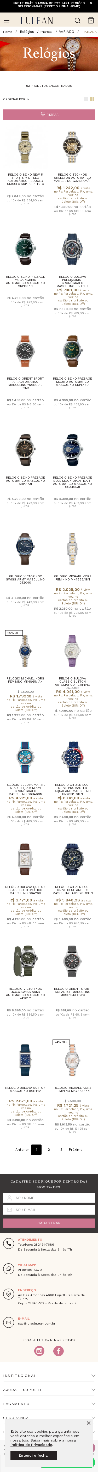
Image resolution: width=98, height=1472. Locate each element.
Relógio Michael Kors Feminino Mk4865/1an (25, 680)
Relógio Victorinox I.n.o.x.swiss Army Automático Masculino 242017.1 (25, 993)
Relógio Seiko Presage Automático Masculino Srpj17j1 (25, 481)
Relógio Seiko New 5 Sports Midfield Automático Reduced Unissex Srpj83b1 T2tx (25, 179)
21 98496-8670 (30, 1270)
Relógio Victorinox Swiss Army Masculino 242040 (25, 579)
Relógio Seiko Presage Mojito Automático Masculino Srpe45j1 (72, 382)
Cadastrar (49, 1223)
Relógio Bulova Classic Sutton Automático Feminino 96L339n (72, 683)
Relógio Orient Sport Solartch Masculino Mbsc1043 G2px (72, 992)
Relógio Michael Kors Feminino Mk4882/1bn (72, 577)
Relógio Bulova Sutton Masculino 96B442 (25, 1089)
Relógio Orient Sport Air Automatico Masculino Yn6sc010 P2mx (25, 383)
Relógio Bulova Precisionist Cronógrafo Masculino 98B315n (72, 281)
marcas (47, 32)
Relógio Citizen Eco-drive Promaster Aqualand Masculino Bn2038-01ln (73, 789)
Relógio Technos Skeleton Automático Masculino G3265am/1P (72, 178)
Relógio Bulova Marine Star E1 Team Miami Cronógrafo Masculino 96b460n (25, 789)
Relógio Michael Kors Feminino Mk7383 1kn (72, 1089)
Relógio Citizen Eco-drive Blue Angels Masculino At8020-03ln (73, 890)
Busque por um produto (78, 20)
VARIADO (66, 32)
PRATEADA (89, 32)
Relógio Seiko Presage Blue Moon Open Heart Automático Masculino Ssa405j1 (72, 482)
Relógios (27, 32)
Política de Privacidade (31, 1445)
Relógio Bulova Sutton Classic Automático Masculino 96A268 (25, 890)
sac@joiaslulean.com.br (36, 1323)
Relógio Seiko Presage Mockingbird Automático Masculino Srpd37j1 (25, 281)
